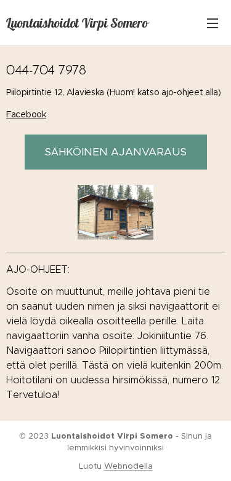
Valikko (212, 22)
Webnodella (128, 466)
